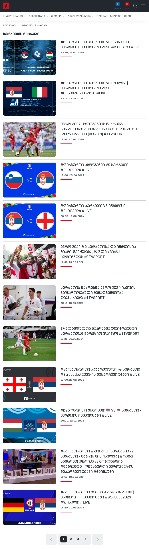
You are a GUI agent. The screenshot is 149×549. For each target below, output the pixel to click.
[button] (14, 16)
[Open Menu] (143, 6)
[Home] (6, 6)
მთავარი (9, 25)
